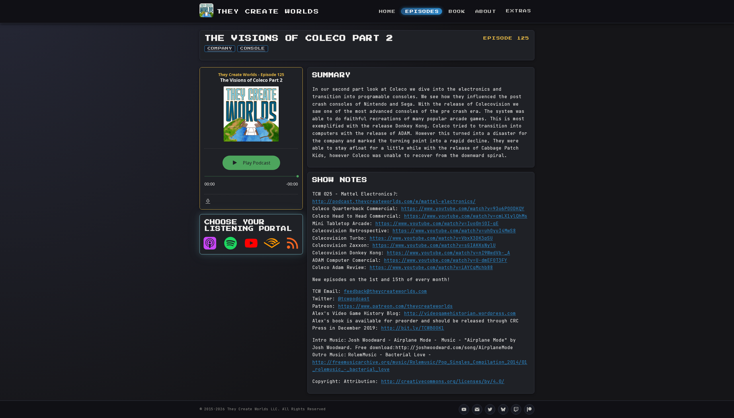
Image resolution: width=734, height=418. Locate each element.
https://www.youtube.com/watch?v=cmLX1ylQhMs (465, 216)
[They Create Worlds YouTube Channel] (464, 409)
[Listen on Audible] (272, 243)
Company (220, 48)
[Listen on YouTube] (251, 243)
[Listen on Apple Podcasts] (210, 243)
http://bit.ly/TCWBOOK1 (412, 328)
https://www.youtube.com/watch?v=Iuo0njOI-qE (437, 223)
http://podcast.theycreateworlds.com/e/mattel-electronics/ (394, 201)
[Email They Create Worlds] (477, 409)
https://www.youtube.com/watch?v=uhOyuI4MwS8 (454, 231)
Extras (518, 11)
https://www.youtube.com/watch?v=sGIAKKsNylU (434, 245)
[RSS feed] (292, 243)
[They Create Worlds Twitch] (516, 409)
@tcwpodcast (354, 299)
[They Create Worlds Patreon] (529, 409)
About (486, 11)
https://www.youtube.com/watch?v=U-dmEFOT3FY (445, 260)
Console (252, 48)
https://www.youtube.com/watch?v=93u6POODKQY (462, 209)
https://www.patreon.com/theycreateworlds (395, 306)
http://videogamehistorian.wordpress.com (460, 313)
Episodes (422, 11)
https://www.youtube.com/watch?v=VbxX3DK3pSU (431, 238)
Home (387, 11)
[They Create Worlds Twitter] (490, 409)
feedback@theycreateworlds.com (385, 291)
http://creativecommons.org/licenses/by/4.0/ (442, 381)
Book (457, 11)
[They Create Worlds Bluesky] (503, 409)
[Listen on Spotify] (230, 243)
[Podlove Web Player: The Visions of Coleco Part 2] (251, 138)
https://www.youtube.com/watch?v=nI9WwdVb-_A (448, 253)
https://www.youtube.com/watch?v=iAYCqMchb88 (431, 267)
